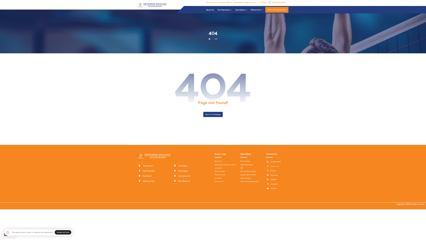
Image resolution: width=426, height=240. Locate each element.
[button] (155, 166)
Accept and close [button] (63, 232)
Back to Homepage (213, 114)
